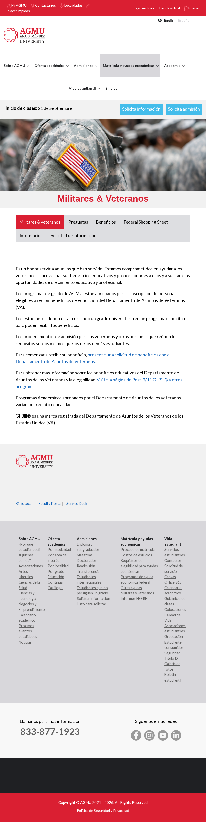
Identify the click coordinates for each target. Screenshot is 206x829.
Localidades (73, 5)
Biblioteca (23, 503)
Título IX (171, 658)
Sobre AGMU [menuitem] (13, 70)
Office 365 (172, 582)
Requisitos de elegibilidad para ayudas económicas (139, 566)
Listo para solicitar (91, 604)
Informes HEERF (134, 598)
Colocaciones (175, 609)
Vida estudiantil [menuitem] (81, 93)
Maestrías (85, 555)
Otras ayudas (131, 588)
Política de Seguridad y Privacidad (103, 810)
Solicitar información (93, 598)
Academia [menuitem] (171, 70)
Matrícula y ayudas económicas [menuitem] (127, 70)
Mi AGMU (19, 5)
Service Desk (76, 503)
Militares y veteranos (137, 593)
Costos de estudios (136, 555)
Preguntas (78, 222)
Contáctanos (45, 5)
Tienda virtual (169, 8)
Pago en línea (143, 8)
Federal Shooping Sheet (146, 222)
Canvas (170, 577)
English (170, 20)
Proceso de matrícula (138, 549)
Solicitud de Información (73, 235)
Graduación (173, 636)
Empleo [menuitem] (111, 88)
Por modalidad (59, 549)
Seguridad (172, 653)
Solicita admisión (184, 109)
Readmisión (86, 566)
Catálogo (55, 588)
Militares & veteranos (40, 222)
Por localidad (58, 566)
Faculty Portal (50, 503)
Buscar (193, 8)
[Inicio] (24, 34)
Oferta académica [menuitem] (48, 70)
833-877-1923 (50, 731)
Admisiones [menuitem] (82, 70)
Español (184, 20)
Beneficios (106, 222)
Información (31, 235)
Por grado (56, 571)
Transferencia (88, 571)
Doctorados (87, 560)
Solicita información (141, 109)
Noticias (25, 642)
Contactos (173, 560)
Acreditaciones (31, 566)
